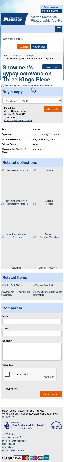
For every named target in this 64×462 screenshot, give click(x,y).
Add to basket (52, 109)
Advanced (39, 47)
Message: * (8, 340)
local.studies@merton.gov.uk (18, 120)
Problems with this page (14, 440)
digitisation (20, 413)
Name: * (6, 316)
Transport (30, 55)
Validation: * (8, 365)
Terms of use (8, 433)
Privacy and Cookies (12, 450)
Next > (57, 66)
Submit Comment (50, 394)
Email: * (6, 328)
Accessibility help (11, 437)
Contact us (7, 447)
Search (23, 47)
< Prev (47, 66)
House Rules (8, 443)
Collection (18, 55)
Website (6, 413)
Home (6, 55)
